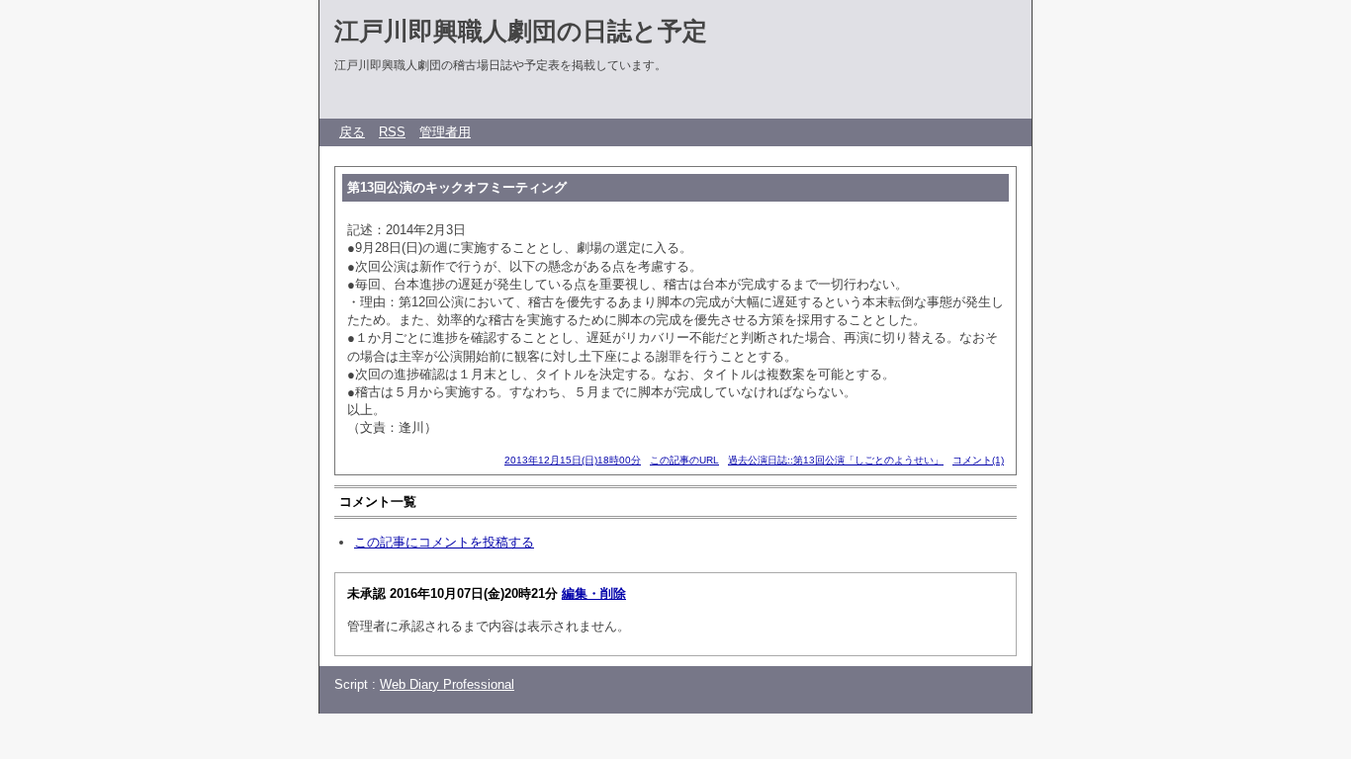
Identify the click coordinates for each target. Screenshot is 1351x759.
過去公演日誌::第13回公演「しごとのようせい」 (836, 460)
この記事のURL (684, 460)
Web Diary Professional (447, 684)
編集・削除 (594, 593)
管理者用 (445, 132)
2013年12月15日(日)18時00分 (572, 460)
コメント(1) (978, 460)
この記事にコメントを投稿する (444, 542)
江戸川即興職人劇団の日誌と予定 (520, 30)
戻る (352, 132)
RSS (392, 132)
